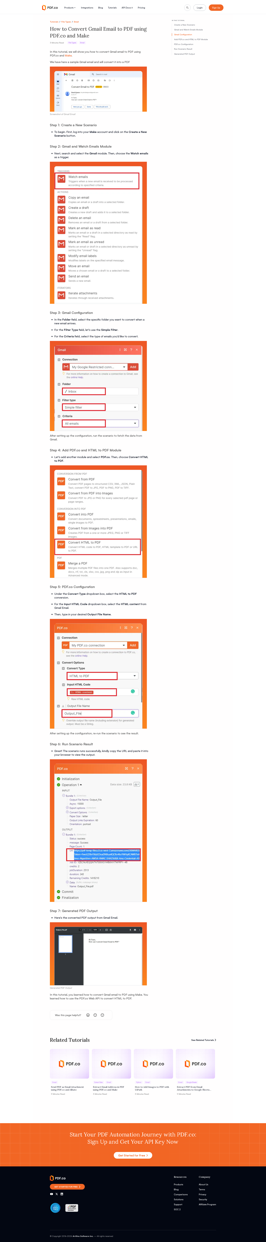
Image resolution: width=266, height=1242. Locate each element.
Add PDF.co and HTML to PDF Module (191, 39)
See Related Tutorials (202, 1040)
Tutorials (112, 7)
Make (68, 55)
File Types (66, 22)
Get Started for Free (131, 1155)
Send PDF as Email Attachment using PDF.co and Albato (67, 1088)
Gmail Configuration (183, 34)
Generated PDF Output (184, 54)
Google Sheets (192, 1082)
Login (200, 7)
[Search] (187, 7)
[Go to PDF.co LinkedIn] (61, 1194)
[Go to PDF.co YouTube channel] (51, 1194)
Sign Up (216, 7)
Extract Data (98, 1082)
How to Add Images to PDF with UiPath (152, 1088)
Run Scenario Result (183, 49)
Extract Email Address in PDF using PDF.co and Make (108, 1088)
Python (138, 1082)
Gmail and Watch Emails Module (188, 29)
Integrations (87, 7)
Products (69, 7)
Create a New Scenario (184, 25)
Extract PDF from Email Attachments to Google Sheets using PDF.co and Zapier (193, 1088)
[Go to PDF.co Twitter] (56, 1194)
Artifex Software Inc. (83, 1236)
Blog (100, 7)
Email (76, 22)
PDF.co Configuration (183, 44)
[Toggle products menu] (75, 7)
